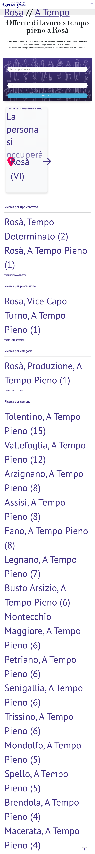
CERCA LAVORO (47, 95)
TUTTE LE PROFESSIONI (14, 340)
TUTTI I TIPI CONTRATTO (15, 275)
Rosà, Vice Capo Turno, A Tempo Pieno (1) (35, 315)
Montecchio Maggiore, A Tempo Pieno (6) (42, 630)
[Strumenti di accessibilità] (84, 849)
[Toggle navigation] (92, 4)
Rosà (13, 12)
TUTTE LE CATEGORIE (13, 390)
